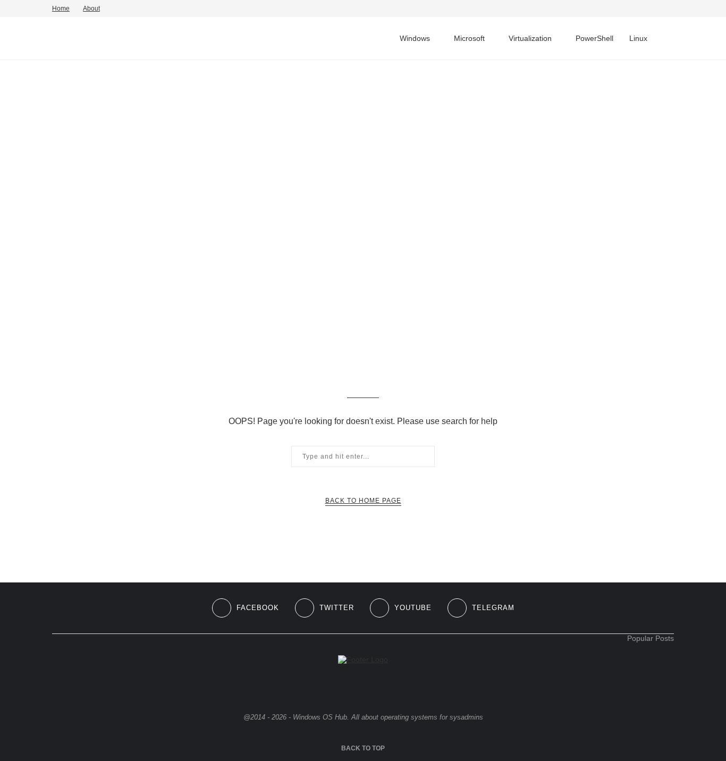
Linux (638, 38)
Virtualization (530, 38)
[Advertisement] (363, 142)
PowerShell (594, 38)
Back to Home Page (363, 500)
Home (61, 8)
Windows (415, 38)
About (91, 8)
